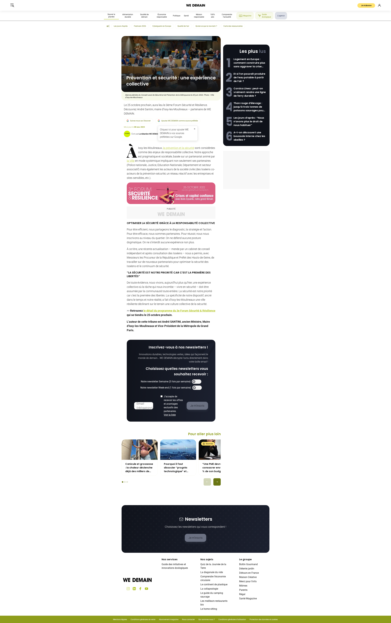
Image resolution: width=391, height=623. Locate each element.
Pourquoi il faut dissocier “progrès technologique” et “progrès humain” (175, 467)
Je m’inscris (195, 537)
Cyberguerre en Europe (161, 26)
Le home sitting (208, 608)
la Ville (130, 160)
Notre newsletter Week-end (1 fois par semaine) (165, 387)
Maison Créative (248, 577)
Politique (176, 16)
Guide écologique (266, 15)
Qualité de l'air (183, 26)
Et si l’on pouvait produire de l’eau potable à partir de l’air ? (249, 77)
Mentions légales (120, 619)
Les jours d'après (121, 26)
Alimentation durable (127, 15)
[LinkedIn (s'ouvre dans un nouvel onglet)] (134, 588)
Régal (242, 594)
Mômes (243, 585)
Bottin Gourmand (248, 564)
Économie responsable (162, 15)
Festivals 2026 (140, 26)
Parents (243, 589)
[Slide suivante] (217, 482)
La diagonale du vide (211, 572)
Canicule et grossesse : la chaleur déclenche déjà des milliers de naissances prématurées (139, 467)
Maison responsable (199, 15)
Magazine (247, 16)
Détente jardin (246, 568)
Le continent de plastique (213, 584)
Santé (186, 16)
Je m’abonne (366, 5)
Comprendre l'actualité (227, 15)
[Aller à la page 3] (127, 482)
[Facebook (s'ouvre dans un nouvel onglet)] (140, 588)
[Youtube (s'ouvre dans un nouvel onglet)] (146, 588)
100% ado (212, 15)
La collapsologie (209, 588)
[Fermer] (195, 129)
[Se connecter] (379, 5)
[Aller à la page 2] (125, 482)
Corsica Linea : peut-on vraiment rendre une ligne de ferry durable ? (250, 92)
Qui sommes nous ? (206, 619)
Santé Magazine (248, 598)
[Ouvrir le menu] (12, 5)
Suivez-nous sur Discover (140, 121)
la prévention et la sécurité (178, 147)
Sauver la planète (111, 15)
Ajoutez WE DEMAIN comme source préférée (179, 121)
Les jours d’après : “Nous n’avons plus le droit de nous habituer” (249, 121)
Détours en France (249, 572)
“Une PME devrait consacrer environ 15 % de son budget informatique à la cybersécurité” (215, 467)
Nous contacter (188, 619)
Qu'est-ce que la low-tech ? (206, 26)
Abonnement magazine (168, 619)
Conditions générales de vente (143, 619)
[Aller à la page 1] (122, 482)
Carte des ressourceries (233, 26)
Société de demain (144, 15)
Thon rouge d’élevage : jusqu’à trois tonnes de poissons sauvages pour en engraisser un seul (249, 106)
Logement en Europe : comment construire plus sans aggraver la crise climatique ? (249, 62)
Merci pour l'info (248, 581)
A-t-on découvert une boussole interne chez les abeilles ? (249, 136)
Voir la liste (170, 414)
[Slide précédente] (207, 482)
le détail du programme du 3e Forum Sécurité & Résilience (179, 310)
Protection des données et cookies (264, 619)
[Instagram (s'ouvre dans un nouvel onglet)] (128, 588)
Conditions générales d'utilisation (232, 619)
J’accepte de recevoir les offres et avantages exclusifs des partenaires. (173, 405)
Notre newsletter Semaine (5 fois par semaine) (166, 381)
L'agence (281, 16)
